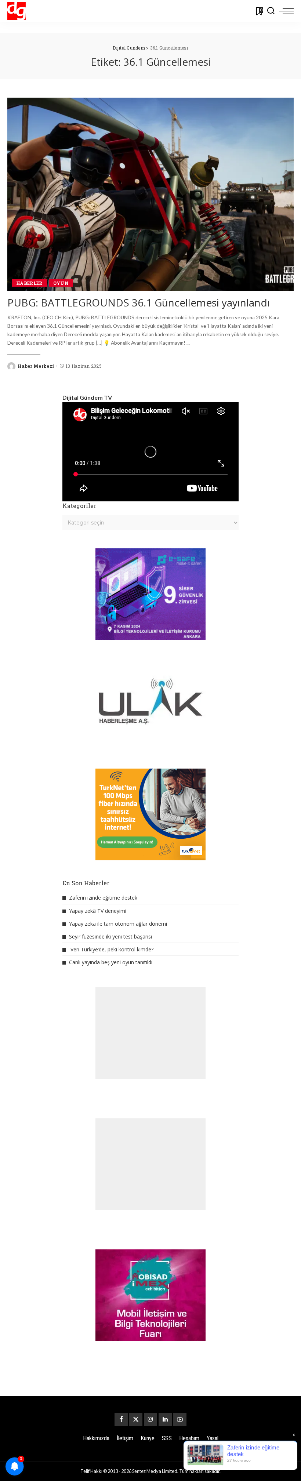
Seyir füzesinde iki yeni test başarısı (110, 936)
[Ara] (270, 11)
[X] (135, 1419)
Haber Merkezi (36, 366)
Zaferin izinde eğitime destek (103, 897)
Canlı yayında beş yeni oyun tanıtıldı (110, 962)
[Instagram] (150, 1419)
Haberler (29, 283)
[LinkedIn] (165, 1419)
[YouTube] (179, 1419)
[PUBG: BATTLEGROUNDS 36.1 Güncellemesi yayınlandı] (150, 194)
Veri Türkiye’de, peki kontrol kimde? (112, 949)
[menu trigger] (286, 11)
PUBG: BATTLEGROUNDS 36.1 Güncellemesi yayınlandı (138, 302)
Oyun (61, 283)
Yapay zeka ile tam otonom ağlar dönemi (118, 923)
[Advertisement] (150, 1033)
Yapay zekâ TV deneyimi (97, 910)
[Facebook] (121, 1419)
